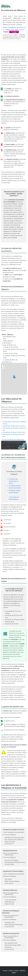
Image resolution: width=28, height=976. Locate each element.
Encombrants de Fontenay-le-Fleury (13, 428)
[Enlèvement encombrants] (5, 6)
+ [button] (3, 365)
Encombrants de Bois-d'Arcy (11, 426)
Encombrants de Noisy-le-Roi (11, 432)
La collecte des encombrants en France (13, 481)
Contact (16, 970)
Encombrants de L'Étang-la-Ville (12, 434)
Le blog (10, 970)
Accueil (5, 970)
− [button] (3, 367)
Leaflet (25, 393)
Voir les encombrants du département (13, 439)
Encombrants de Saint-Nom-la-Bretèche (14, 421)
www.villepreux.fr (7, 362)
